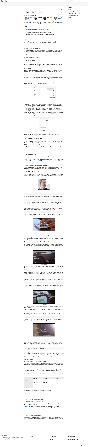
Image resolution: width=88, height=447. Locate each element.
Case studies (51, 439)
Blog (35, 1)
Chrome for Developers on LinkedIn (73, 439)
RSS (69, 440)
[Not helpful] (63, 9)
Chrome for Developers (52, 436)
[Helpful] (61, 9)
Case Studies (40, 1)
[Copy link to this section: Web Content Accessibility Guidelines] (43, 138)
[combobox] (69, 1)
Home (25, 9)
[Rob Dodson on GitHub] (59, 19)
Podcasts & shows (51, 440)
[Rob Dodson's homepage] (60, 19)
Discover (19, 1)
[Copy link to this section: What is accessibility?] (35, 60)
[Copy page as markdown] (40, 12)
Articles (2, 4)
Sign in (86, 1)
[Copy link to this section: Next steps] (30, 393)
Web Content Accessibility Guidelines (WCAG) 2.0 (46, 141)
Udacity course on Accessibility (56, 21)
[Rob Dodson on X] (58, 19)
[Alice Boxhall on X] (28, 19)
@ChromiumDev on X (71, 436)
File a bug (31, 436)
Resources (14, 1)
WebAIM (39, 160)
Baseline (24, 1)
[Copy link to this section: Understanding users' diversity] (40, 171)
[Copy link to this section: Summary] (30, 26)
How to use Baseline (30, 1)
